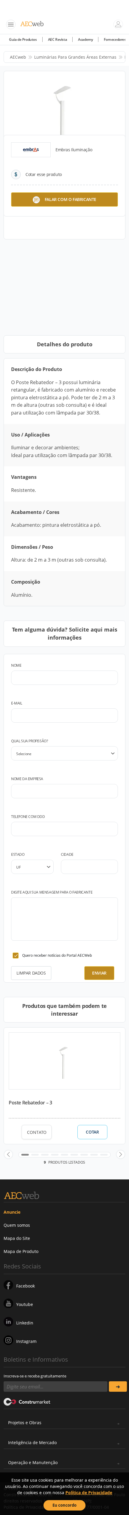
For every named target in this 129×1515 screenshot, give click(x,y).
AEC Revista (57, 39)
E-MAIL (16, 703)
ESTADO (18, 854)
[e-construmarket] (27, 1401)
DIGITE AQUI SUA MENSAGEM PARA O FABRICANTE (51, 892)
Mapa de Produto (21, 1251)
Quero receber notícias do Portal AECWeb (57, 955)
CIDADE (67, 854)
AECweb (18, 57)
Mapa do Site (17, 1238)
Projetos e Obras (24, 1422)
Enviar (99, 973)
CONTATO (36, 1132)
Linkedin (24, 1323)
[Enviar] (118, 1386)
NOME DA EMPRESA (27, 778)
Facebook (25, 1286)
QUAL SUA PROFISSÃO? (29, 741)
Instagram (26, 1341)
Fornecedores (115, 39)
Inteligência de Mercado (32, 1442)
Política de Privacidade (88, 1492)
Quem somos (17, 1225)
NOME (16, 665)
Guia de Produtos (23, 39)
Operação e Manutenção (33, 1462)
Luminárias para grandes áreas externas (75, 57)
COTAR (92, 1132)
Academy (85, 39)
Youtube (24, 1304)
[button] (8, 1154)
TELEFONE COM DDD (28, 816)
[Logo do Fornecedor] (30, 150)
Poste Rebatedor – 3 (30, 1102)
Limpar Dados (31, 973)
